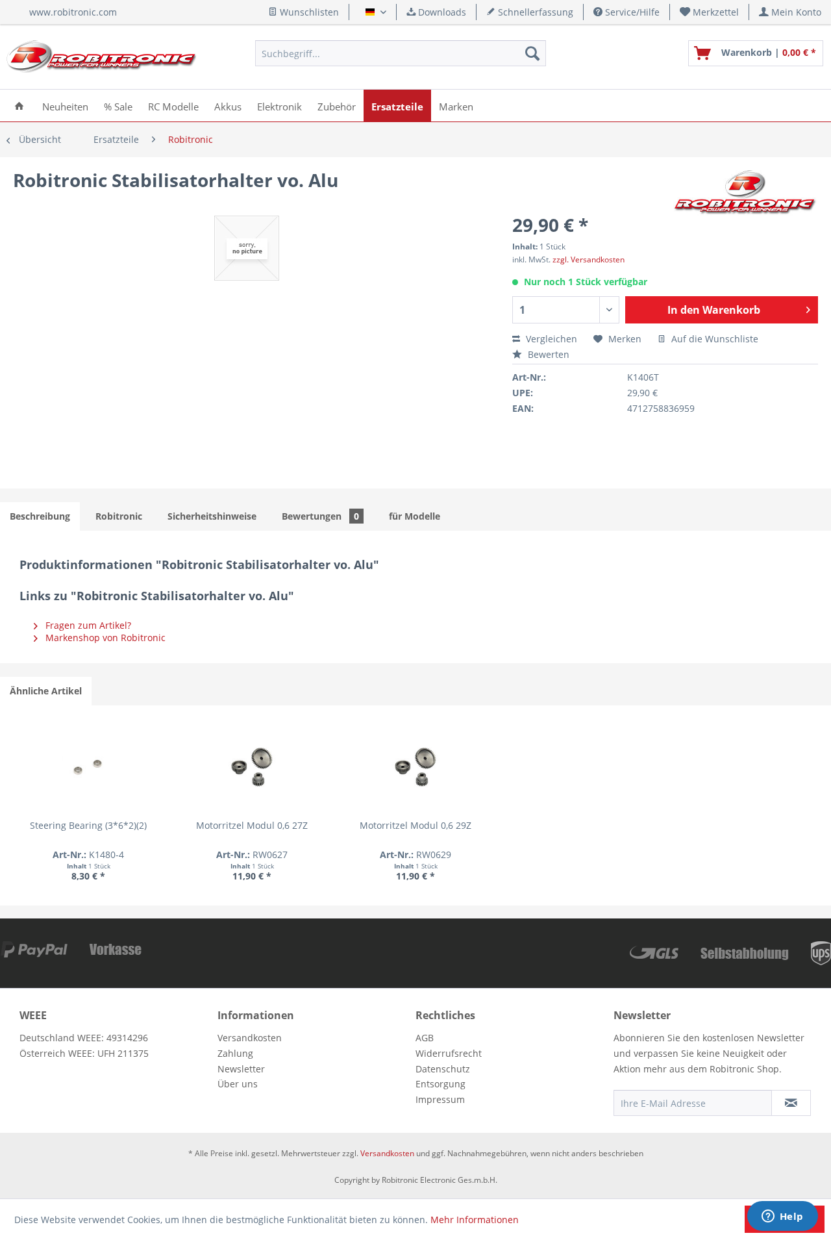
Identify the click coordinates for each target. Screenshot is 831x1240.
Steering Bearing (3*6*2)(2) (88, 825)
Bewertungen (320, 516)
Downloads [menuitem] (441, 12)
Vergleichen (550, 339)
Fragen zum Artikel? (87, 625)
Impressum (440, 1099)
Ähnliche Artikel (46, 691)
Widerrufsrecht (449, 1053)
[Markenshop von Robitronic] (745, 193)
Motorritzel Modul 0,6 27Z (252, 825)
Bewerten (547, 354)
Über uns (237, 1084)
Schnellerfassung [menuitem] (534, 12)
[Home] (19, 105)
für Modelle (414, 516)
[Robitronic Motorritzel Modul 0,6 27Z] (252, 767)
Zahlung (235, 1053)
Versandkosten (249, 1037)
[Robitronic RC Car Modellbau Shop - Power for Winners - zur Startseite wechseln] (101, 56)
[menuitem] (709, 12)
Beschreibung (40, 516)
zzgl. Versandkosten (588, 259)
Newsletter (241, 1069)
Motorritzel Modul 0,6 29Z (415, 825)
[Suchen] (532, 53)
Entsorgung (440, 1084)
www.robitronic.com (73, 12)
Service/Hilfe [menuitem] (631, 12)
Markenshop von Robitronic (104, 637)
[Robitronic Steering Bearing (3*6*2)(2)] (88, 767)
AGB (425, 1037)
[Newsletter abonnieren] (791, 1103)
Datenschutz (443, 1069)
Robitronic (118, 516)
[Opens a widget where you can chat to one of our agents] (782, 1217)
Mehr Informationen (474, 1219)
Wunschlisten (308, 12)
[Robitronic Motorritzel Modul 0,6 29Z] (415, 767)
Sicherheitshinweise (211, 516)
